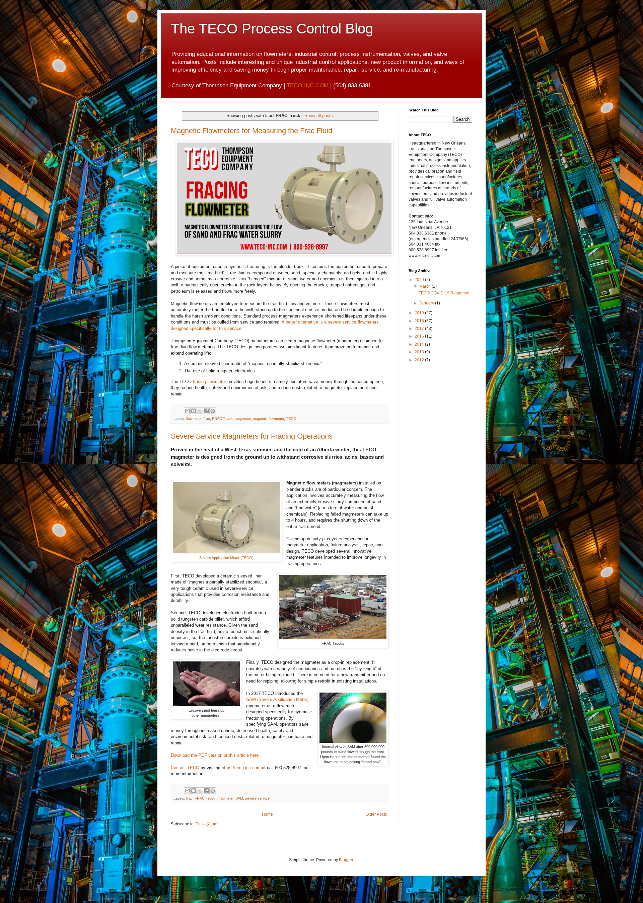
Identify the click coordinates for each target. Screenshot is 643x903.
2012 (420, 360)
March (425, 286)
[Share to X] (200, 411)
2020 (420, 279)
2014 (420, 344)
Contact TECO (185, 767)
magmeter (243, 419)
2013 (420, 352)
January (427, 303)
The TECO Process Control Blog (272, 28)
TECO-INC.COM (308, 85)
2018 (420, 321)
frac (207, 419)
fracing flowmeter (209, 381)
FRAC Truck (222, 419)
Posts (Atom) (207, 824)
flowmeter (194, 419)
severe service (257, 798)
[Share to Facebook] (206, 411)
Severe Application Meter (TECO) (226, 558)
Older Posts (376, 814)
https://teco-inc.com (241, 767)
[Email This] (187, 411)
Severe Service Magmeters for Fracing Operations (252, 436)
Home (267, 814)
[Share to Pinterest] (212, 411)
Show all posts (318, 115)
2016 (420, 336)
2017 (420, 328)
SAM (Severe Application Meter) (277, 699)
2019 (420, 312)
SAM (239, 798)
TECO (291, 419)
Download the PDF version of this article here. (215, 755)
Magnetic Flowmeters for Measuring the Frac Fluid (251, 130)
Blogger (346, 859)
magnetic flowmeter (268, 419)
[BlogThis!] (193, 411)
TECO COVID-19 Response (444, 293)
